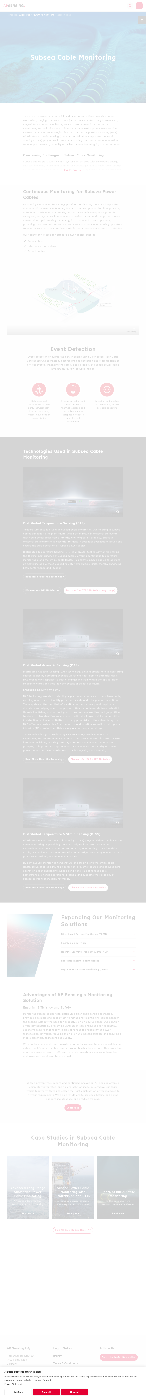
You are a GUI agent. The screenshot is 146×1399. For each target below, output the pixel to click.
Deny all (46, 1392)
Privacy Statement (13, 1384)
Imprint (47, 1380)
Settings (18, 1392)
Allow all (74, 1392)
